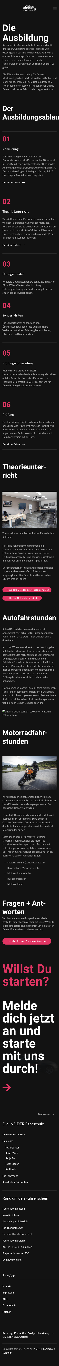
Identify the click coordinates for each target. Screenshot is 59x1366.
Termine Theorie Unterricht (17, 1234)
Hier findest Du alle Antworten (28, 941)
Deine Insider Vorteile (14, 1134)
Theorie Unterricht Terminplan (24, 598)
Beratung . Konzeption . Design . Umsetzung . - (27, 1333)
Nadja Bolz (11, 1158)
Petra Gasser (12, 1147)
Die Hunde (10, 1169)
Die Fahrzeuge (10, 1175)
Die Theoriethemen (12, 1227)
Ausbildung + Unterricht (15, 1221)
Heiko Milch (11, 1152)
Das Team (7, 1140)
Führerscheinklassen (13, 1208)
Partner (6, 1311)
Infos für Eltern (10, 1215)
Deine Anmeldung (11, 1259)
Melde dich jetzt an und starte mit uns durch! (28, 1037)
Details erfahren (11, 182)
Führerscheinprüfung (13, 1240)
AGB (5, 1298)
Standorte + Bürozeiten (15, 1182)
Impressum (8, 1292)
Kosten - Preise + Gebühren (17, 1246)
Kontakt (6, 1286)
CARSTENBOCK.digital (15, 1336)
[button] (55, 8)
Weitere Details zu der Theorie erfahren (29, 589)
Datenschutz (9, 1305)
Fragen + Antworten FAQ (15, 1253)
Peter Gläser (12, 1163)
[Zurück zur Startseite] (29, 8)
